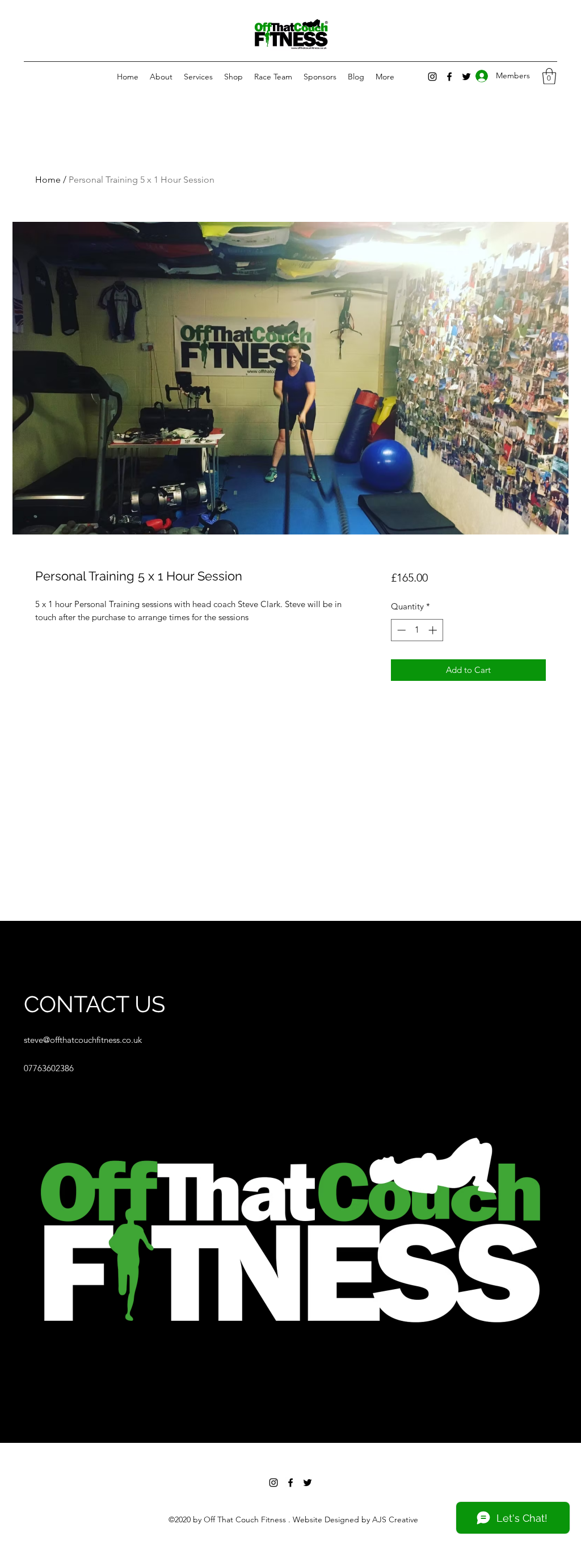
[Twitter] (307, 1482)
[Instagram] (432, 76)
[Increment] (433, 630)
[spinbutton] (416, 630)
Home (48, 179)
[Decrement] (400, 630)
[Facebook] (290, 1482)
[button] (549, 76)
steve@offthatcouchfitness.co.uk (83, 1039)
